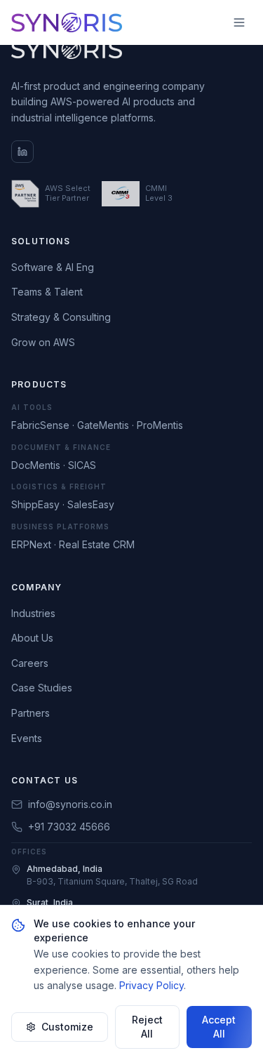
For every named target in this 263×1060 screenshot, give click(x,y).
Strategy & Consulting (61, 317)
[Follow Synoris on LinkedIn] (22, 151)
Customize (67, 1027)
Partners (30, 713)
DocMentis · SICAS (53, 465)
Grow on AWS (43, 342)
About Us (32, 638)
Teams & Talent (47, 292)
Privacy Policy (151, 985)
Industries (33, 613)
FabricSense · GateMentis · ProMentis (97, 425)
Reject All (147, 1027)
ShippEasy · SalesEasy (62, 504)
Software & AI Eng (52, 267)
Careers (29, 663)
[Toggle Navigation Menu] (239, 22)
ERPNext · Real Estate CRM (73, 544)
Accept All (219, 1027)
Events (26, 738)
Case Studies (41, 688)
